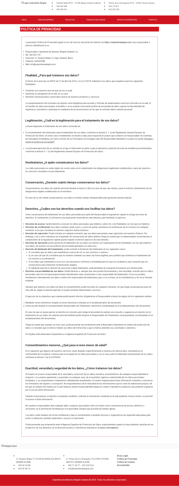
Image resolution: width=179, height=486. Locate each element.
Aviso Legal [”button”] (122, 456)
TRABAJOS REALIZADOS (95, 20)
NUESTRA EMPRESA (45, 20)
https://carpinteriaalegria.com (118, 42)
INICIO (24, 20)
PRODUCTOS (70, 20)
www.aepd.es (112, 427)
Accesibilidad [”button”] (123, 465)
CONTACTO (153, 20)
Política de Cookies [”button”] (126, 462)
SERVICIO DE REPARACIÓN (127, 20)
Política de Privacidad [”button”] (127, 459)
